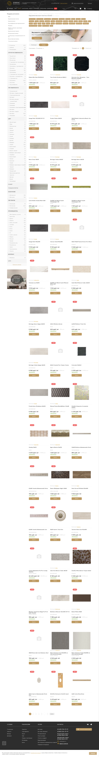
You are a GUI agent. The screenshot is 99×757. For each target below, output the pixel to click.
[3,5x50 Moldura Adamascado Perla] (82, 433)
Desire (56, 485)
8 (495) (55, 3)
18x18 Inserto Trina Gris (56, 529)
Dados (35, 74)
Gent (78, 485)
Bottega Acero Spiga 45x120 (37, 324)
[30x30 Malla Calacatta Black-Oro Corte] (82, 104)
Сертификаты (25, 731)
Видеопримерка (42, 740)
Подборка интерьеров (43, 744)
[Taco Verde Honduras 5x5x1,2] (60, 63)
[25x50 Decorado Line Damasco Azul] (39, 638)
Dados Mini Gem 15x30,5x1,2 (36, 77)
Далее (52, 714)
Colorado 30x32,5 (76, 365)
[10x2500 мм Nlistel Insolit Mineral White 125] (60, 269)
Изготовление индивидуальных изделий (47, 742)
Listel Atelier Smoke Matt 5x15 (37, 200)
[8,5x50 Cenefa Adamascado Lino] (39, 515)
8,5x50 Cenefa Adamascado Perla (38, 488)
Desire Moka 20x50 (77, 611)
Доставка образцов (42, 731)
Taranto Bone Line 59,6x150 (79, 529)
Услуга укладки (41, 735)
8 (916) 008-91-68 (62, 735)
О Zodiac (10, 724)
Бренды (9, 733)
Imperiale (36, 444)
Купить (34, 87)
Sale (23, 735)
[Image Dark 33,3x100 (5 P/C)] (39, 105)
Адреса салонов (64, 743)
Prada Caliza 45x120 (56, 118)
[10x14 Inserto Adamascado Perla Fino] (39, 680)
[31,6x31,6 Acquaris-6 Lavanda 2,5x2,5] (82, 392)
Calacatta (36, 280)
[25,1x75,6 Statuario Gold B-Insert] (60, 680)
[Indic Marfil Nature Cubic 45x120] (82, 269)
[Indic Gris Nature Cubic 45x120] (60, 556)
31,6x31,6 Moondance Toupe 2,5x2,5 (81, 570)
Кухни (23, 742)
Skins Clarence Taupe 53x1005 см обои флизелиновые (81, 653)
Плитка (40, 13)
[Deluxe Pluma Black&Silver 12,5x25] (60, 392)
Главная (31, 13)
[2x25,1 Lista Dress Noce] (82, 680)
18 (80, 48)
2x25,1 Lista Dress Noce (78, 694)
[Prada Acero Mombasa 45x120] (39, 392)
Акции (23, 733)
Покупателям (26, 724)
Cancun (57, 239)
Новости (9, 731)
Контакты (60, 724)
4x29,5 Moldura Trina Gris (79, 324)
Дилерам (9, 735)
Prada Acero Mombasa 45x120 (37, 406)
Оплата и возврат (42, 738)
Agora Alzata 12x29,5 (56, 447)
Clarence (57, 650)
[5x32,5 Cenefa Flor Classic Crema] (60, 350)
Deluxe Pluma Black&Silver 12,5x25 (59, 406)
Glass (56, 403)
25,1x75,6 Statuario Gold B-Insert (59, 694)
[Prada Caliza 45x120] (60, 104)
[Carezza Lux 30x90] (39, 269)
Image (35, 115)
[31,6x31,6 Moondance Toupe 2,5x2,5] (82, 557)
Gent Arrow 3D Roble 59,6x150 (80, 488)
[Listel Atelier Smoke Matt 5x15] (39, 187)
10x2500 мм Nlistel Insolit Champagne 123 (78, 201)
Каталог (36, 13)
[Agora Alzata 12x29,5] (60, 433)
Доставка (40, 729)
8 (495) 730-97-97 (62, 729)
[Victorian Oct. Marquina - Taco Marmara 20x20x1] (82, 63)
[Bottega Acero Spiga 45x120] (39, 310)
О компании (10, 729)
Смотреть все (88, 48)
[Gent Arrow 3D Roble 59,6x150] (82, 474)
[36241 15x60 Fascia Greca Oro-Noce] (82, 227)
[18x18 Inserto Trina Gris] (60, 515)
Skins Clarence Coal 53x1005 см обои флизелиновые (59, 653)
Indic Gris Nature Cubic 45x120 (58, 570)
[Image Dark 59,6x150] (39, 228)
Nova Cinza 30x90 (34, 159)
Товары (44, 44)
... (44, 714)
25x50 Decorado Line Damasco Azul (38, 653)
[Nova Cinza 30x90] (39, 146)
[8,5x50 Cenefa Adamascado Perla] (39, 474)
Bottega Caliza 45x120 (56, 159)
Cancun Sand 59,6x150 (56, 241)
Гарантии (24, 729)
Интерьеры (24, 740)
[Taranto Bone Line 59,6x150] (82, 516)
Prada (56, 115)
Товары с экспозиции (27, 738)
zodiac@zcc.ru (63, 741)
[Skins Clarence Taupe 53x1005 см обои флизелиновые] (82, 641)
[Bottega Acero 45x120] (82, 145)
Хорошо (93, 753)
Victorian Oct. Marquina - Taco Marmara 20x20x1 (80, 78)
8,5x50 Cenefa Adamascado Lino (38, 529)
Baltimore (57, 609)
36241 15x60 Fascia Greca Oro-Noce (82, 241)
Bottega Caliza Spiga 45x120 (37, 365)
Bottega (57, 156)
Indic (78, 280)
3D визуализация (42, 733)
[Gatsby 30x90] (39, 434)
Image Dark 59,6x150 (34, 241)
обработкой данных (36, 752)
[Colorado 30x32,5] (82, 351)
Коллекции (34, 44)
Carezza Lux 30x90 (34, 282)
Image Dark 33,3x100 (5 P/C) (36, 118)
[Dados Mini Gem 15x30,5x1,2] (39, 63)
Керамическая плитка (49, 13)
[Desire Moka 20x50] (82, 598)
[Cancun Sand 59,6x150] (60, 228)
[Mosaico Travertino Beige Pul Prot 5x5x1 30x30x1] (39, 597)
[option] (17, 279)
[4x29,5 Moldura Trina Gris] (82, 310)
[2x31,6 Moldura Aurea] (60, 309)
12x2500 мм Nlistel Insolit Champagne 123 (57, 201)
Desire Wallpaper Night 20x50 (58, 488)
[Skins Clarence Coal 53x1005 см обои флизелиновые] (60, 641)
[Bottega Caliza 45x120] (60, 145)
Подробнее (37, 38)
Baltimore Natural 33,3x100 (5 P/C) (60, 611)
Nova (35, 156)
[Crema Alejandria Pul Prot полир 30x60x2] (39, 556)
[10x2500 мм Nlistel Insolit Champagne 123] (82, 187)
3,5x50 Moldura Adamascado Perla (81, 447)
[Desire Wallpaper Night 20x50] (60, 474)
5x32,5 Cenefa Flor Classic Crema (59, 365)
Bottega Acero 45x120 (78, 159)
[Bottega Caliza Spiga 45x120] (39, 351)
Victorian (79, 74)
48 (83, 48)
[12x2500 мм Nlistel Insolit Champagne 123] (60, 187)
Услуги (40, 724)
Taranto (79, 526)
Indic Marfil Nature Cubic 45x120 (81, 282)
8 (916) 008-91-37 (62, 739)
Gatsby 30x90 (32, 447)
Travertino (57, 74)
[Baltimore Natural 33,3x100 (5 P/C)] (60, 598)
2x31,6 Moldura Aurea (56, 324)
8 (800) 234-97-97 (62, 731)
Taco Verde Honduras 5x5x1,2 (58, 77)
